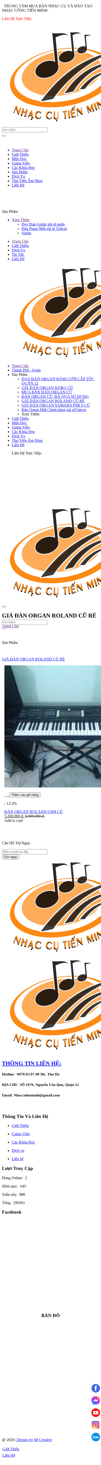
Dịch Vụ (18, 250)
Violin (26, 233)
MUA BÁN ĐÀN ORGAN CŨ (47, 392)
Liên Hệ (18, 259)
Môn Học (19, 423)
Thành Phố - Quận (26, 370)
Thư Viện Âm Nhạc (27, 440)
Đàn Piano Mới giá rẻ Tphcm (44, 229)
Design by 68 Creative (34, 1440)
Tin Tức (18, 254)
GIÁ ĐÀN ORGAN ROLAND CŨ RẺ (53, 401)
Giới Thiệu (20, 246)
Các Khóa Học (23, 432)
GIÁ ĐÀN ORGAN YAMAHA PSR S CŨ (56, 405)
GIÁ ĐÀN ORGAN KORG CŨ (47, 388)
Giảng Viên (21, 427)
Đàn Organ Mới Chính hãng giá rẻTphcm (54, 410)
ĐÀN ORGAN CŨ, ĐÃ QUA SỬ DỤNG (55, 396)
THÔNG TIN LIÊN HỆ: (31, 1063)
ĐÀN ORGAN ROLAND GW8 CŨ (33, 812)
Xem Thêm (20, 220)
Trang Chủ (20, 241)
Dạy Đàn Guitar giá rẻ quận (43, 224)
